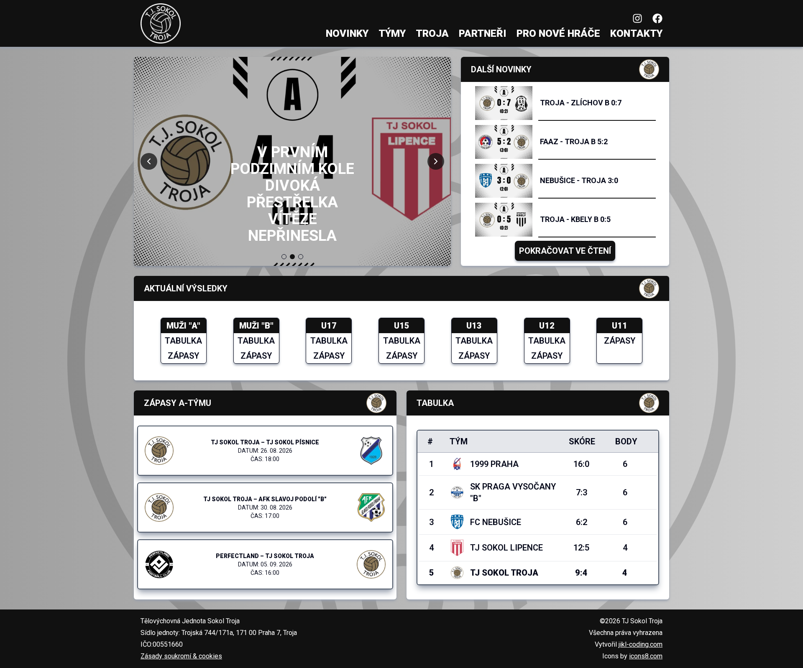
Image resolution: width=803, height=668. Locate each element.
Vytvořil (628, 644)
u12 (547, 326)
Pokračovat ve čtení (565, 251)
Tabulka (183, 341)
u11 (619, 326)
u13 (474, 326)
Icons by (632, 656)
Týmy (392, 33)
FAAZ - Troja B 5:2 (574, 141)
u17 (329, 326)
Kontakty (636, 33)
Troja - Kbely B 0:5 (575, 219)
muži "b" (256, 326)
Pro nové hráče (558, 33)
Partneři (482, 33)
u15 (401, 326)
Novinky (347, 33)
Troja (432, 33)
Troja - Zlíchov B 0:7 (580, 102)
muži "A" (183, 326)
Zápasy (183, 356)
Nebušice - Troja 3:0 (579, 180)
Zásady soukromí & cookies (181, 656)
